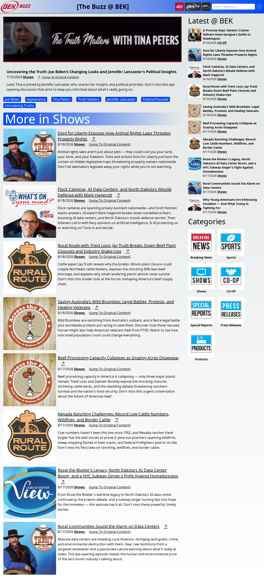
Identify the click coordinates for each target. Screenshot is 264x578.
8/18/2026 (210, 43)
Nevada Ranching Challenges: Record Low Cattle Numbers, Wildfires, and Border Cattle (229, 143)
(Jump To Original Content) (60, 77)
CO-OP (222, 43)
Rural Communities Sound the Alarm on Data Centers (108, 526)
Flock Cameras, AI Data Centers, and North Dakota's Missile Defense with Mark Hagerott (229, 71)
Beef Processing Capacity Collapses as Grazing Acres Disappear (118, 358)
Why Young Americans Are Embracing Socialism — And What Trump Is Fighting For (230, 204)
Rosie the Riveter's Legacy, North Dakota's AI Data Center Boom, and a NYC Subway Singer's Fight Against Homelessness (118, 473)
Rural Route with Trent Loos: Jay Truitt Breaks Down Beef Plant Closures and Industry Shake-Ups (117, 248)
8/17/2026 (210, 131)
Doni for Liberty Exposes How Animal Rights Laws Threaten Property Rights (230, 53)
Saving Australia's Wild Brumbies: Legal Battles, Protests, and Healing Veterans (231, 109)
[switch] (259, 6)
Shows (28, 77)
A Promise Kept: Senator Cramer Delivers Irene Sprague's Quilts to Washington (227, 34)
